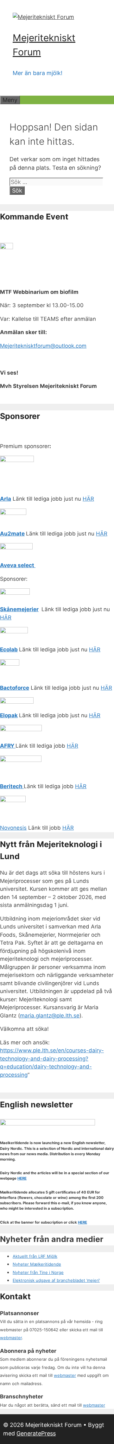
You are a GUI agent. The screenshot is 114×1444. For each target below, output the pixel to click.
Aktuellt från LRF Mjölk (35, 1256)
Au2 (5, 533)
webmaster (11, 1337)
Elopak (9, 715)
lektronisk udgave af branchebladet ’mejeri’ (57, 1280)
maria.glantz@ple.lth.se (49, 1015)
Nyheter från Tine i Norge (38, 1272)
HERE (22, 1178)
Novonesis (13, 828)
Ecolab (9, 649)
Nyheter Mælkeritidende (37, 1264)
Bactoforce (14, 688)
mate (18, 533)
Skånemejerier (19, 609)
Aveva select (17, 565)
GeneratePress (36, 1433)
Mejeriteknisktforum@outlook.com (43, 346)
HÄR (88, 499)
